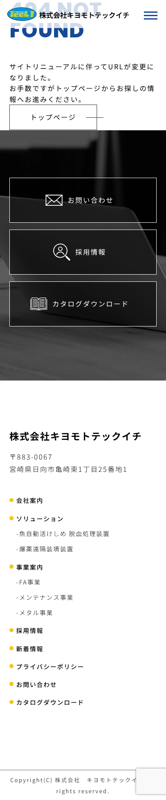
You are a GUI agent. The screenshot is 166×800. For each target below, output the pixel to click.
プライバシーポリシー (50, 666)
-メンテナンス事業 (45, 597)
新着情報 (29, 648)
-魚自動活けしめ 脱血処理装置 (63, 533)
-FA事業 (28, 581)
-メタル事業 (34, 612)
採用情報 (29, 630)
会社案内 (29, 500)
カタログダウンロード (50, 702)
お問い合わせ (36, 684)
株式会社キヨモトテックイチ (75, 436)
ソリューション (40, 518)
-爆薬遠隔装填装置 (45, 548)
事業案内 (29, 566)
